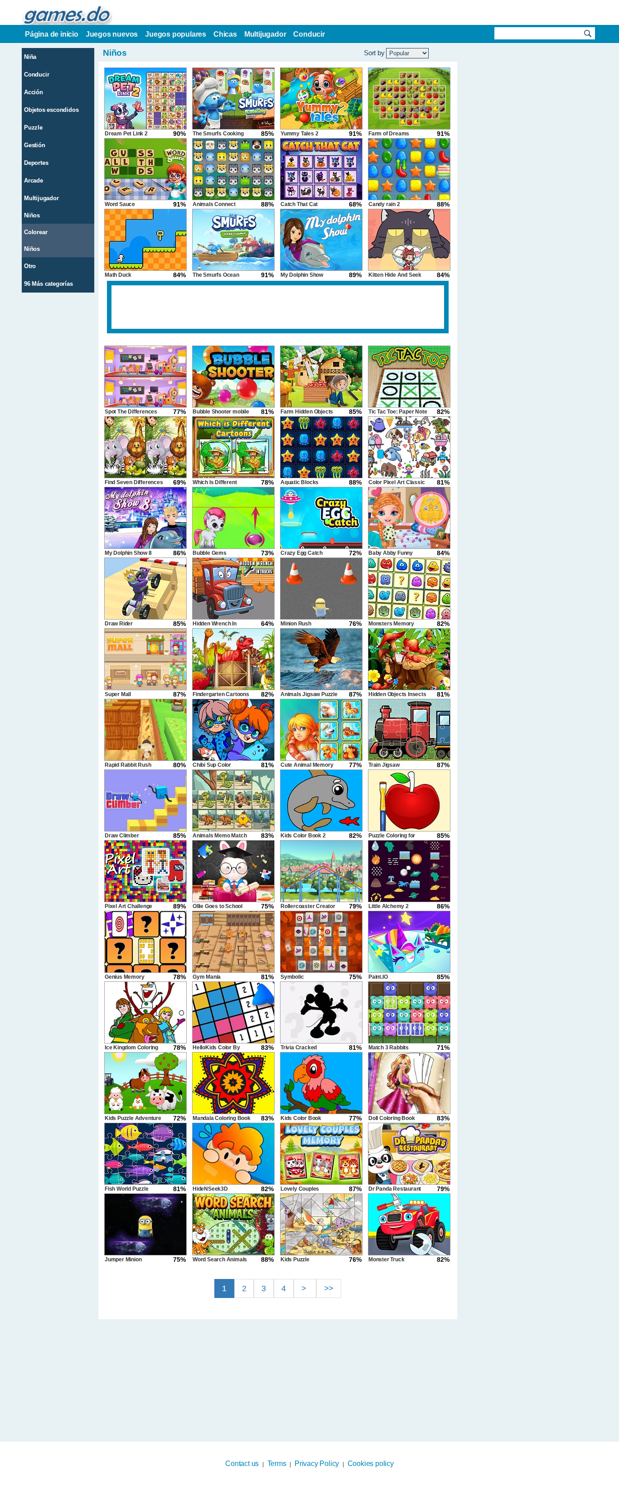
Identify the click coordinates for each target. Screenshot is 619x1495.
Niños (32, 215)
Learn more (304, 1489)
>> (329, 1288)
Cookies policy (371, 1463)
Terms (276, 1463)
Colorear (35, 232)
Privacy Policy (317, 1463)
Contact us (242, 1463)
